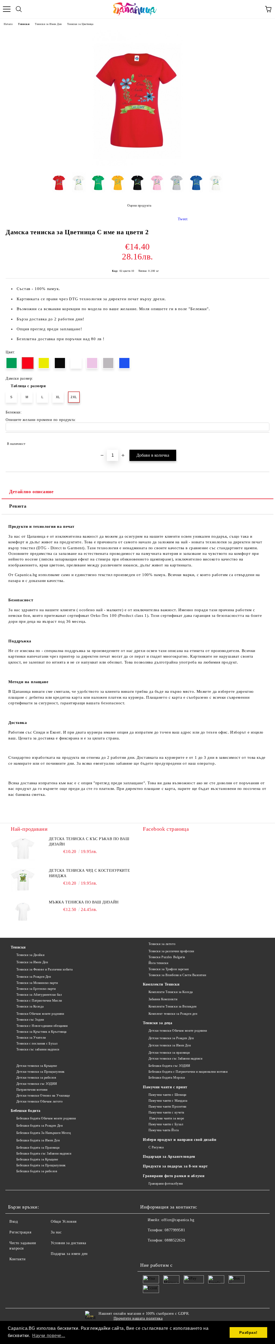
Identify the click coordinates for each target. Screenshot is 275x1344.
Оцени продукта (139, 205)
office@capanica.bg (177, 1220)
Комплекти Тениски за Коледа (171, 992)
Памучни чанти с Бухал (166, 1124)
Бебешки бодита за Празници (37, 1147)
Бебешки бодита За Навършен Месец (43, 1133)
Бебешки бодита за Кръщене (37, 1159)
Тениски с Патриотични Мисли (39, 1000)
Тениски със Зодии (30, 1019)
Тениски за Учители (31, 1037)
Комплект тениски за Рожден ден (173, 1014)
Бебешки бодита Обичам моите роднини (46, 1118)
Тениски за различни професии (171, 951)
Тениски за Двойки (30, 955)
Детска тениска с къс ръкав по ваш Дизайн (89, 841)
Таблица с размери (28, 386)
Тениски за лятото (162, 944)
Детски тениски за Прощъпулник (40, 1072)
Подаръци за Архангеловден (169, 1157)
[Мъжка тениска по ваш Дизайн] (23, 912)
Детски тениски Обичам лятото (39, 1101)
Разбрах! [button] (248, 1332)
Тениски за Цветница (80, 24)
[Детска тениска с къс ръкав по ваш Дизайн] (23, 848)
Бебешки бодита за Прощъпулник (41, 1165)
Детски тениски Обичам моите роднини (178, 1030)
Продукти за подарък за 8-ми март (175, 1166)
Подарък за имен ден (69, 1254)
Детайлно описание (31, 491)
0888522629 (175, 1240)
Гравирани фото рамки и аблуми (173, 1176)
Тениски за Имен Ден (48, 24)
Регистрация (20, 1232)
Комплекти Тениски (161, 984)
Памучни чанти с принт (165, 1087)
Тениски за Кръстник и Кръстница (41, 1032)
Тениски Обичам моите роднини (40, 1014)
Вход (13, 1222)
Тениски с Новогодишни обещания (42, 1026)
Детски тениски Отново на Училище (43, 1095)
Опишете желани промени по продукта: (41, 420)
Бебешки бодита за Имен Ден (38, 1140)
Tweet (183, 219)
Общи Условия (64, 1222)
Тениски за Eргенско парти (36, 989)
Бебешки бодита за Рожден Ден (39, 1125)
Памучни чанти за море (166, 1118)
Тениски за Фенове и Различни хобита (44, 969)
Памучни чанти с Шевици (167, 1095)
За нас (56, 1232)
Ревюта (17, 506)
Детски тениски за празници (169, 1052)
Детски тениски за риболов (36, 1077)
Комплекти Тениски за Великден (173, 1006)
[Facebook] (147, 1251)
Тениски (24, 24)
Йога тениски (158, 963)
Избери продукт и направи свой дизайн (179, 1140)
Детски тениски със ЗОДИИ (36, 1084)
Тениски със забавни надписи (37, 1049)
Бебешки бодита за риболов (36, 1171)
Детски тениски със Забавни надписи (175, 1058)
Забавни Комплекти (163, 999)
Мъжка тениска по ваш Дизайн (84, 902)
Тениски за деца (157, 1023)
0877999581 (175, 1230)
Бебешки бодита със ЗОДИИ (169, 1066)
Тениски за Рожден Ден (33, 977)
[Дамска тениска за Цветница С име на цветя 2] (137, 165)
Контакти (17, 1259)
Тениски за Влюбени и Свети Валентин (177, 975)
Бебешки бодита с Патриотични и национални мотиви (188, 1072)
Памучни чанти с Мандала (168, 1101)
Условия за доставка (68, 1243)
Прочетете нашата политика (138, 1318)
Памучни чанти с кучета (166, 1112)
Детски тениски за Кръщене (36, 1066)
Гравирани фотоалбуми (166, 1183)
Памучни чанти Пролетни (167, 1106)
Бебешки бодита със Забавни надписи (43, 1153)
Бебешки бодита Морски (167, 1077)
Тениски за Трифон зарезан (169, 969)
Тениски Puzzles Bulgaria (167, 957)
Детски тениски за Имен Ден (170, 1045)
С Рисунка (156, 1147)
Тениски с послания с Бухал (36, 1043)
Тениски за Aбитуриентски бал (39, 995)
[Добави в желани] (262, 441)
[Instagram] (159, 1251)
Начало (8, 24)
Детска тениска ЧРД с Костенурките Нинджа (89, 873)
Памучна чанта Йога (164, 1130)
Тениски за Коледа (30, 1006)
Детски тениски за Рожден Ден (171, 1038)
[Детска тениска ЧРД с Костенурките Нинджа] (23, 880)
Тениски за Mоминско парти (37, 983)
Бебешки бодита (26, 1111)
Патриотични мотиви (32, 1090)
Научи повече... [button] (48, 1335)
